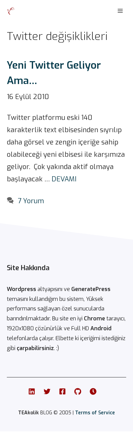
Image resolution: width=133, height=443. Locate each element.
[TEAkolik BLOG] (11, 10)
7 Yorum (31, 201)
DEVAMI (63, 179)
